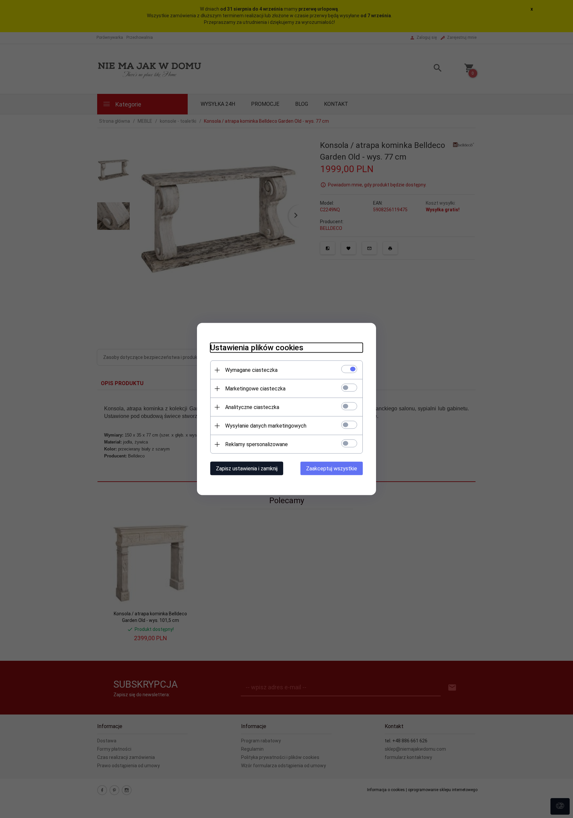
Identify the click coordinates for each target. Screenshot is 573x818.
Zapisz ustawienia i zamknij (247, 468)
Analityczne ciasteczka (252, 407)
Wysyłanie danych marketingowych (265, 426)
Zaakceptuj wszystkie (331, 468)
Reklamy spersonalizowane (256, 444)
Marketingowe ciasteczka (255, 388)
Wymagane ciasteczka (251, 370)
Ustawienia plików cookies (256, 347)
